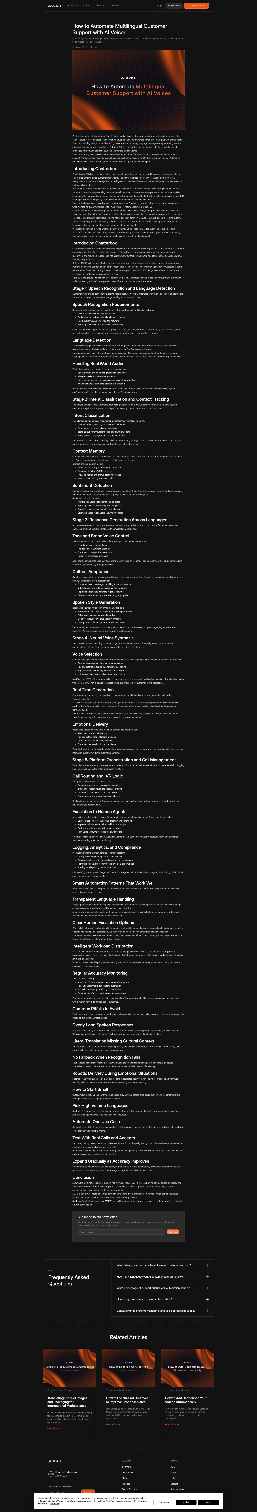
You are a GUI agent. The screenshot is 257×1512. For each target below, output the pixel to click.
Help (173, 1478)
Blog (173, 1467)
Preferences (164, 1502)
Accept (208, 1502)
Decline (186, 1502)
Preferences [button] (54, 1504)
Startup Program (129, 1489)
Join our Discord (178, 1489)
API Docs (126, 1483)
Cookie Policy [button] (110, 1501)
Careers (174, 1483)
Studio (125, 1478)
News (173, 1472)
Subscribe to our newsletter (60, 1486)
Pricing (115, 5)
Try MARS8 (127, 1467)
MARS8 (108, 1201)
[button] (72, 5)
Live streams (127, 1472)
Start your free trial (81, 1201)
